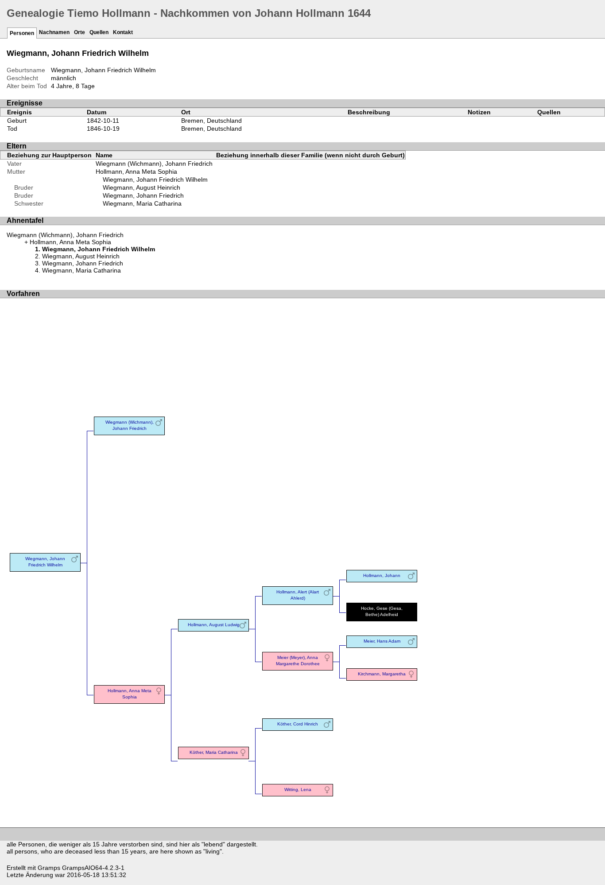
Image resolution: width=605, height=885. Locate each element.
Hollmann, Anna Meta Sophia (136, 171)
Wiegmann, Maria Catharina (142, 203)
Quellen (99, 32)
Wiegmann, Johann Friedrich (143, 195)
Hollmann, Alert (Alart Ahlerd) (297, 594)
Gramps (49, 867)
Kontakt (123, 32)
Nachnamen (54, 32)
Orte (79, 32)
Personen (22, 33)
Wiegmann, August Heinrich (141, 187)
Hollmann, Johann (381, 575)
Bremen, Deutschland (211, 120)
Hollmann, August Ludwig (214, 624)
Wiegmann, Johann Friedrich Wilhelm (155, 179)
